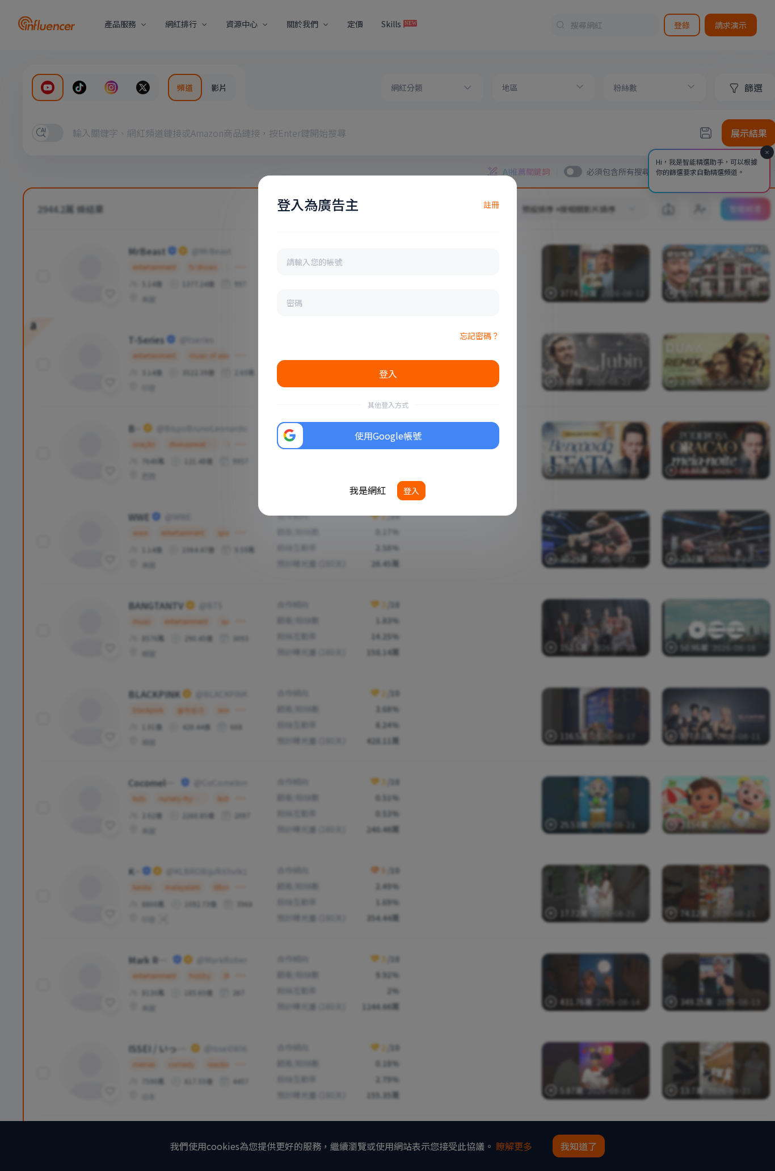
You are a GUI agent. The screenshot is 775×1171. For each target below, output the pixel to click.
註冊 (491, 204)
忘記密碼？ (479, 335)
